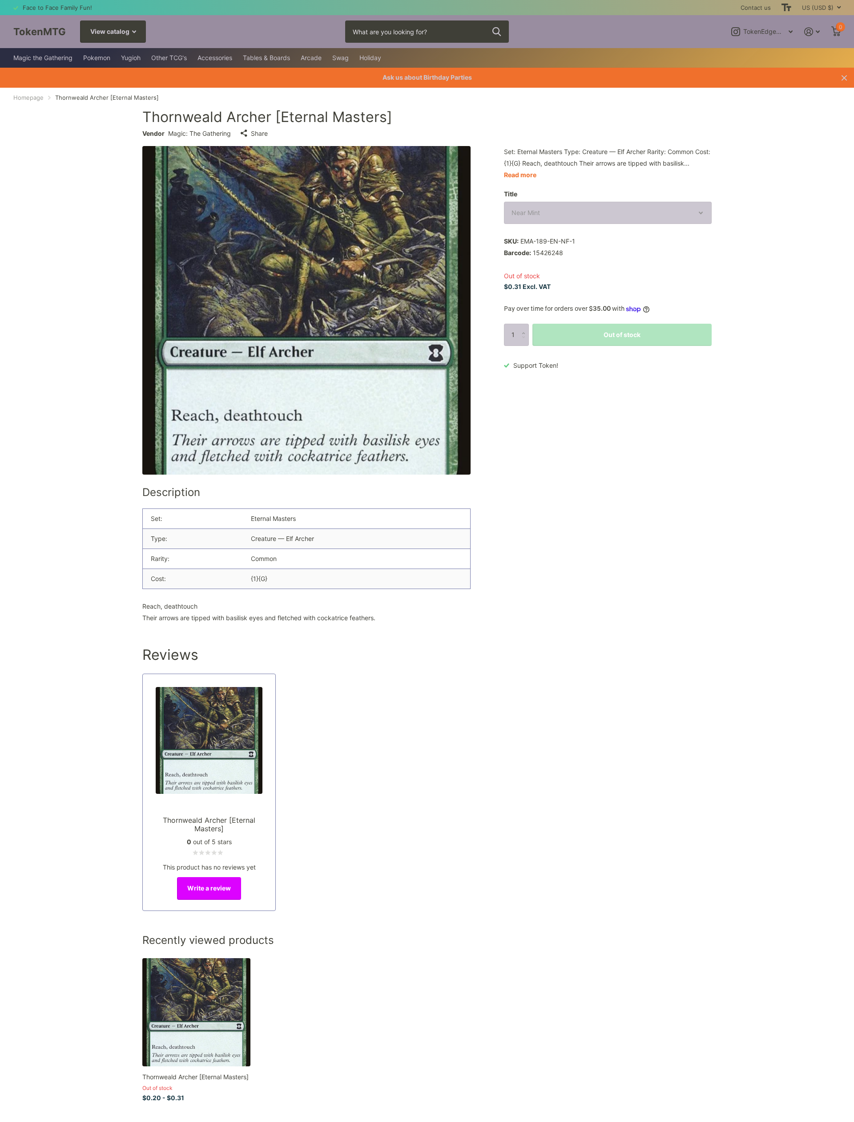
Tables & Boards (266, 57)
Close (844, 78)
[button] (525, 327)
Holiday (370, 57)
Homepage (28, 97)
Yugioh (131, 57)
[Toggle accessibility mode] (786, 7)
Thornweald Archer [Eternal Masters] (195, 1077)
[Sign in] (812, 32)
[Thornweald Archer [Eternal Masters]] (196, 1012)
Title (510, 194)
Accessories (214, 57)
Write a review (209, 888)
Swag (340, 57)
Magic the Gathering (43, 57)
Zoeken (496, 31)
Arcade (311, 57)
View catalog (110, 31)
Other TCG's (169, 57)
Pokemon (96, 57)
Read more (520, 175)
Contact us (756, 7)
